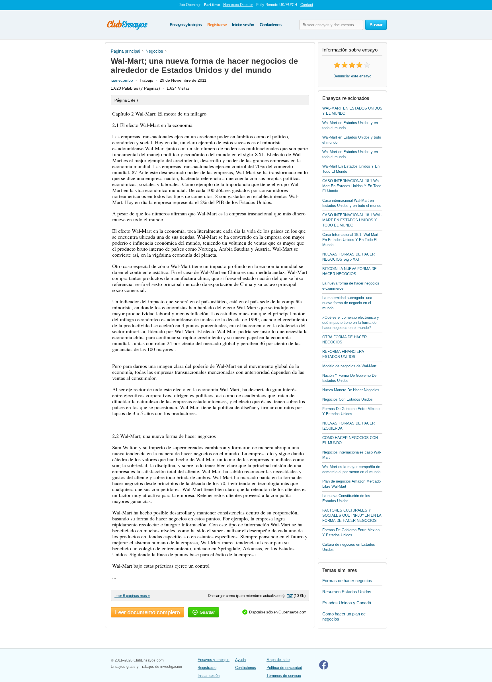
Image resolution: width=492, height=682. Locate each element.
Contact (306, 5)
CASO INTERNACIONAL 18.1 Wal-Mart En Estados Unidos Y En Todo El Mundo (351, 186)
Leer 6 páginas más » (132, 595)
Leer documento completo (147, 612)
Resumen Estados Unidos (346, 591)
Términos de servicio (283, 675)
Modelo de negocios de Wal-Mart (349, 366)
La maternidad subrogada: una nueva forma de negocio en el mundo (347, 303)
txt (289, 595)
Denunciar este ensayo (352, 76)
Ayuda (240, 660)
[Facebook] (323, 668)
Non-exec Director (238, 5)
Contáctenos (270, 24)
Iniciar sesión (243, 24)
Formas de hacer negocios (347, 580)
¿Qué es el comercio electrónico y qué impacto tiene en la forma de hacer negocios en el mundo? (350, 322)
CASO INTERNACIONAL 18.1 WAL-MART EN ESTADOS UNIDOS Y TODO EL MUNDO (352, 220)
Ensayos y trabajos (185, 24)
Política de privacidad (284, 667)
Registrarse (217, 24)
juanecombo (122, 80)
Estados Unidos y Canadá (346, 602)
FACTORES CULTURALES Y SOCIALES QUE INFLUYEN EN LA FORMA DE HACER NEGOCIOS (351, 515)
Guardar (207, 612)
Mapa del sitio (278, 660)
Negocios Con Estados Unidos (347, 399)
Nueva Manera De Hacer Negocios (350, 390)
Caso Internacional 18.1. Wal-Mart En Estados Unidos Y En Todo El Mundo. (350, 239)
